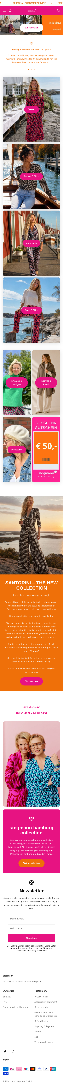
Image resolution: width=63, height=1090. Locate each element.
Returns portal (41, 1007)
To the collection (31, 863)
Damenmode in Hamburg (16, 1007)
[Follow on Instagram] (12, 1052)
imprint (37, 1031)
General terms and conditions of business (45, 1014)
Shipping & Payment (44, 1026)
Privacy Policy (41, 996)
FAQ (5, 1002)
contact (7, 996)
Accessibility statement (45, 1002)
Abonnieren (31, 938)
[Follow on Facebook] (5, 1052)
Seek (36, 1037)
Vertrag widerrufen (43, 1042)
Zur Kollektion (32, 27)
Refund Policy (41, 1021)
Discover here (31, 681)
